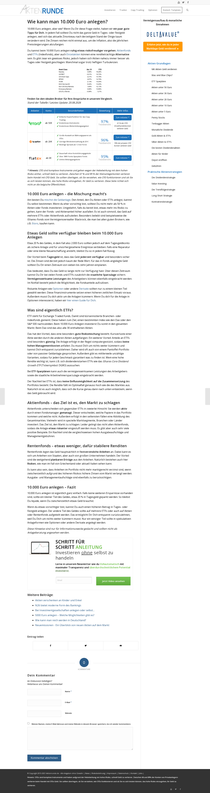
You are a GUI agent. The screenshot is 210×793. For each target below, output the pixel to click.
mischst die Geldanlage (57, 199)
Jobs (140, 773)
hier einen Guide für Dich (81, 300)
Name (68, 691)
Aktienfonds (124, 50)
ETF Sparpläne (159, 81)
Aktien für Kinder (160, 153)
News (87, 773)
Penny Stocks (158, 117)
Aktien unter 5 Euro (161, 111)
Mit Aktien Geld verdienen (164, 69)
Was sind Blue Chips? (162, 75)
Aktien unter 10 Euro (162, 105)
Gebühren (156, 165)
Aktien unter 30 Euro (162, 93)
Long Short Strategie (162, 195)
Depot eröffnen (159, 159)
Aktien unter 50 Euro (162, 87)
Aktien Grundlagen (159, 63)
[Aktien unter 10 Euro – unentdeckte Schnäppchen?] (2, 396)
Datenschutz (123, 773)
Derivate (84, 288)
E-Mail (68, 702)
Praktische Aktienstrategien (165, 172)
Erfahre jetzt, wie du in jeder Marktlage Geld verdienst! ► (163, 46)
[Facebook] (188, 2)
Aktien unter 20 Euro (162, 99)
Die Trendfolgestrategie (163, 189)
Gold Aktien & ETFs (161, 135)
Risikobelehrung (98, 773)
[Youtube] (178, 2)
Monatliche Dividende (162, 129)
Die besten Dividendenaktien (166, 147)
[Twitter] (183, 2)
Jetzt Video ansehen (113, 581)
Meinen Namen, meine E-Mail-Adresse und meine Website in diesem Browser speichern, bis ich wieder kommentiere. (81, 724)
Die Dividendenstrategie (163, 177)
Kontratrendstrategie (162, 201)
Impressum (111, 773)
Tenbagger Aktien (160, 123)
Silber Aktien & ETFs (162, 141)
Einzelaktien (73, 54)
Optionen (58, 288)
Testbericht (104, 143)
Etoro (35, 223)
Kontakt (134, 773)
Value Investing (159, 183)
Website (68, 713)
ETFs (35, 54)
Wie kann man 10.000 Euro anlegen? (67, 21)
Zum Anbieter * (122, 137)
